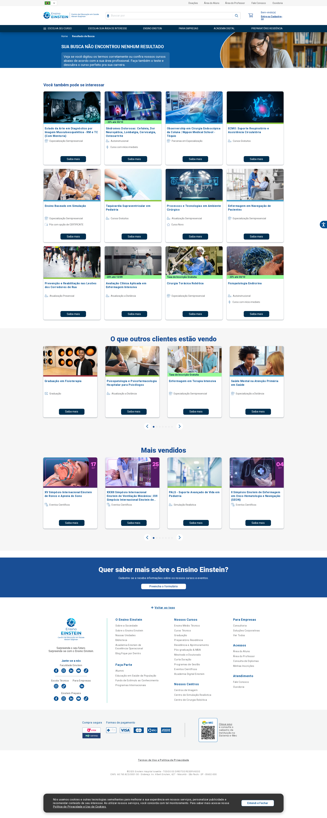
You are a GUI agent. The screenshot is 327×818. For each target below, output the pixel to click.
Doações (193, 3)
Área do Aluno (211, 3)
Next (179, 426)
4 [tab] (163, 427)
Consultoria (240, 625)
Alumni (119, 670)
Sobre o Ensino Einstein (129, 630)
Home (64, 36)
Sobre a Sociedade (126, 625)
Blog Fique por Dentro (128, 653)
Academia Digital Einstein (189, 674)
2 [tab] (157, 427)
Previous (147, 426)
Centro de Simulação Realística (192, 695)
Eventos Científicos (185, 669)
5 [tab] (166, 427)
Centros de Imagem (186, 690)
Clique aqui (225, 724)
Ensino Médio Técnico (187, 625)
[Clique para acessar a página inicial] (71, 19)
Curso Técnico (182, 630)
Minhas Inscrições (243, 666)
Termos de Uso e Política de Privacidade (163, 760)
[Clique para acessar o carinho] (250, 15)
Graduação (180, 635)
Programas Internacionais (130, 685)
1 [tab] (153, 427)
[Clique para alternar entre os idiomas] (50, 3)
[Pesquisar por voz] (108, 15)
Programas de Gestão (187, 664)
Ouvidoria (277, 3)
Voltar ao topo (165, 607)
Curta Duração (182, 659)
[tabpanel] (70, 381)
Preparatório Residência (188, 640)
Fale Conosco (259, 3)
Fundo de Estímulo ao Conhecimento (137, 680)
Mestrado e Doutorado (187, 654)
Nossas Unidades (125, 635)
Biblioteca (121, 640)
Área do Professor (235, 3)
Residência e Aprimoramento (191, 645)
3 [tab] (160, 427)
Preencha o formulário (163, 586)
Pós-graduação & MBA (187, 649)
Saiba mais (73, 159)
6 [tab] (169, 427)
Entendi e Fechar (257, 803)
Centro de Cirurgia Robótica (190, 699)
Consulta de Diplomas (246, 661)
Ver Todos (239, 635)
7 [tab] (172, 427)
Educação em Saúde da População (135, 675)
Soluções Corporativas (246, 630)
